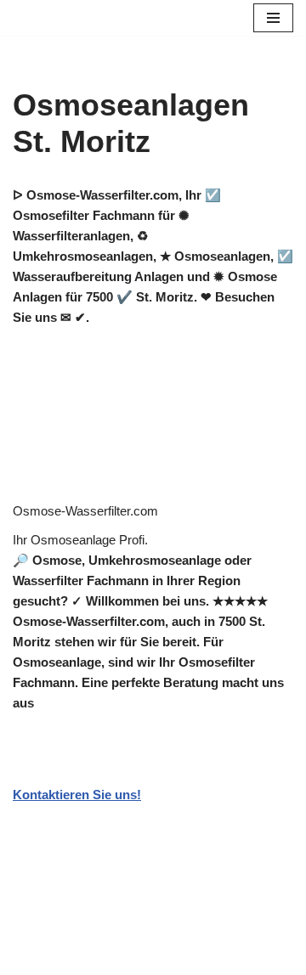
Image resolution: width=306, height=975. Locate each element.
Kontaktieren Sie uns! (77, 794)
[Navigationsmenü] (273, 17)
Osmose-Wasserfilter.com (85, 511)
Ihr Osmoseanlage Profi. (80, 540)
